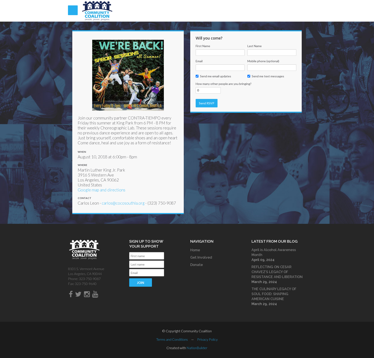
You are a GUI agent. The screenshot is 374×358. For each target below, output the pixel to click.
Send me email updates (215, 76)
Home (195, 250)
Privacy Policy (207, 339)
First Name (203, 46)
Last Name (254, 46)
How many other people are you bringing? (223, 84)
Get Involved (201, 257)
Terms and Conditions (172, 339)
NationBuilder (197, 348)
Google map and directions (101, 189)
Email (199, 61)
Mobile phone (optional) (263, 61)
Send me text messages (268, 76)
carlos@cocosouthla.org (123, 202)
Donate (196, 265)
